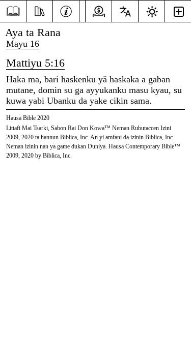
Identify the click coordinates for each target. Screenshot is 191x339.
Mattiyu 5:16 (35, 62)
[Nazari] (39, 10)
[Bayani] (65, 10)
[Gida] (13, 11)
